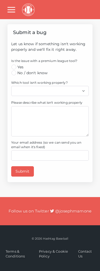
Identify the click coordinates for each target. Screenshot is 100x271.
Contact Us (85, 253)
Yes (20, 67)
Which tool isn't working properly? (39, 83)
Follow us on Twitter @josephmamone (50, 211)
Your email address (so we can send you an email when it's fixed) (46, 144)
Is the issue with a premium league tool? (44, 61)
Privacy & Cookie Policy (53, 253)
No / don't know (31, 72)
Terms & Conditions (15, 253)
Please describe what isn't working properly (46, 103)
